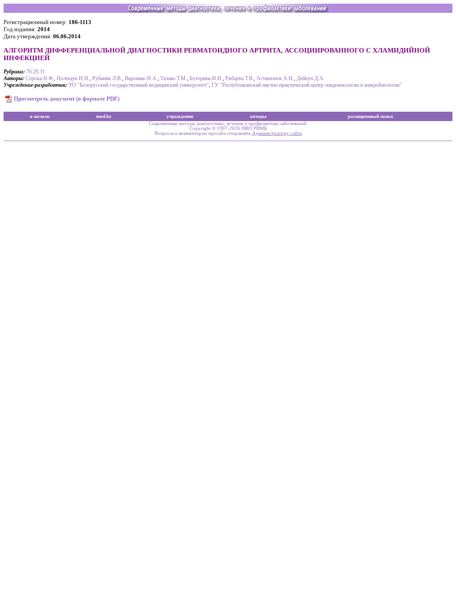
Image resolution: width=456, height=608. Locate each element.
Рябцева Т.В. (239, 78)
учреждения (180, 116)
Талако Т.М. (173, 78)
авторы (258, 116)
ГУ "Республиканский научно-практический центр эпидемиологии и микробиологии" (307, 85)
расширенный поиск (370, 116)
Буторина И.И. (206, 78)
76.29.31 (35, 72)
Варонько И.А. (141, 78)
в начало (40, 116)
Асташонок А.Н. (275, 78)
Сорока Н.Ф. (39, 78)
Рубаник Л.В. (107, 78)
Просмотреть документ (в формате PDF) (66, 98)
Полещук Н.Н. (73, 78)
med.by (104, 116)
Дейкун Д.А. (311, 78)
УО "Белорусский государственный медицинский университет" (139, 85)
